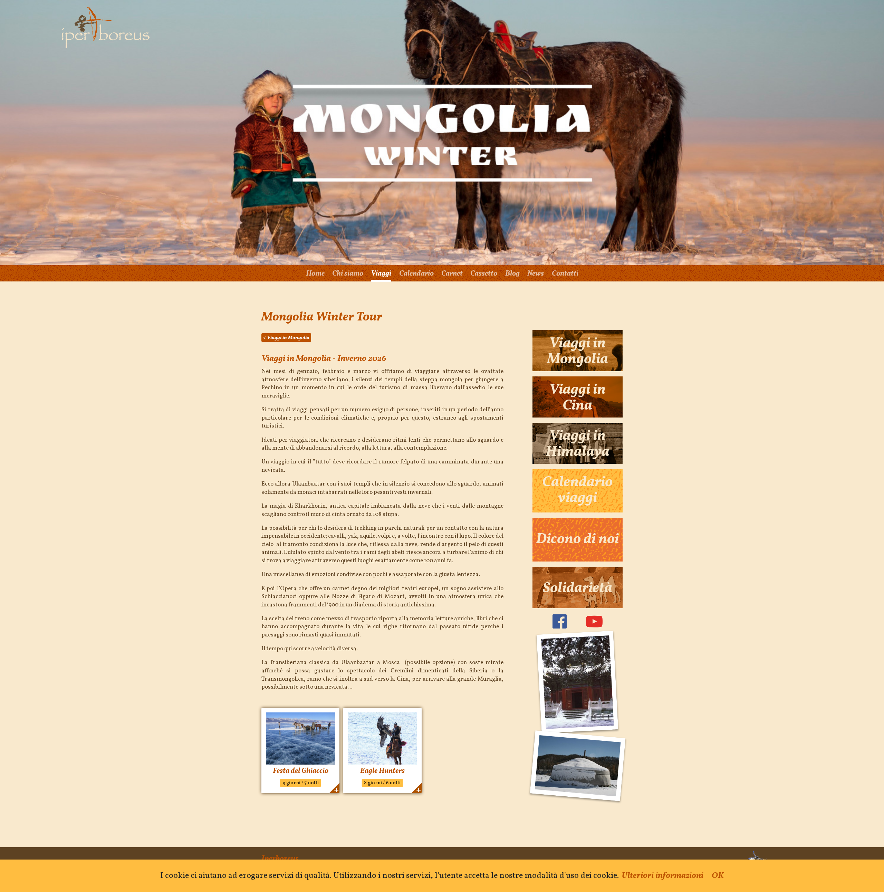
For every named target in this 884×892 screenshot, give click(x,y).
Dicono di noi (577, 540)
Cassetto (483, 274)
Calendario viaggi (577, 491)
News (535, 274)
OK (718, 876)
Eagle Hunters (382, 771)
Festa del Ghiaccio (300, 771)
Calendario (416, 274)
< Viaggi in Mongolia (286, 337)
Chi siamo (347, 274)
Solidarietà (577, 589)
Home (315, 274)
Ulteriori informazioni (662, 876)
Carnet (452, 274)
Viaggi (381, 274)
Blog (512, 274)
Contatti (565, 274)
